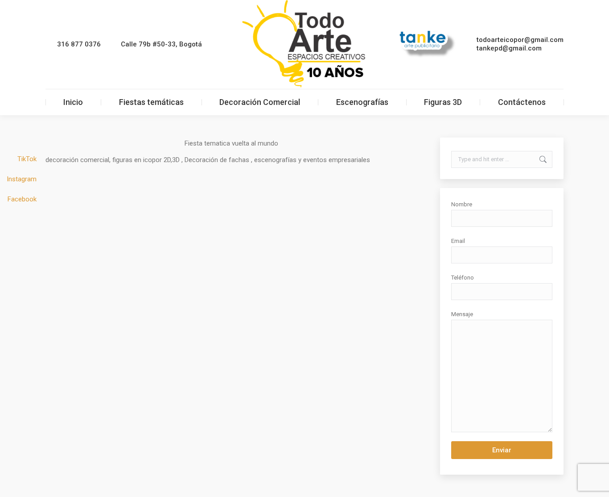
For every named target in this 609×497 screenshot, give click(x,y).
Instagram (22, 179)
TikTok (27, 159)
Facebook (22, 199)
